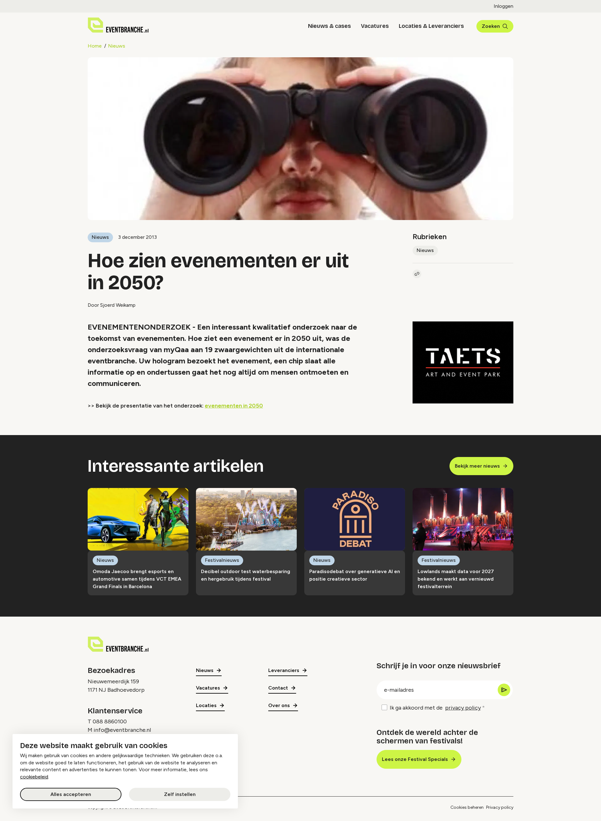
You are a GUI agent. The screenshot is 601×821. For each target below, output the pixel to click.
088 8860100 (110, 721)
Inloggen (503, 6)
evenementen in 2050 (234, 405)
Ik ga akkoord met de (435, 707)
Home (95, 46)
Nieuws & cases (329, 26)
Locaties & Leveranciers (431, 26)
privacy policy (463, 707)
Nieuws (116, 46)
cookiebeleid (34, 777)
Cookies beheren (467, 807)
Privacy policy (499, 807)
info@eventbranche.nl (122, 729)
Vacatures (375, 26)
